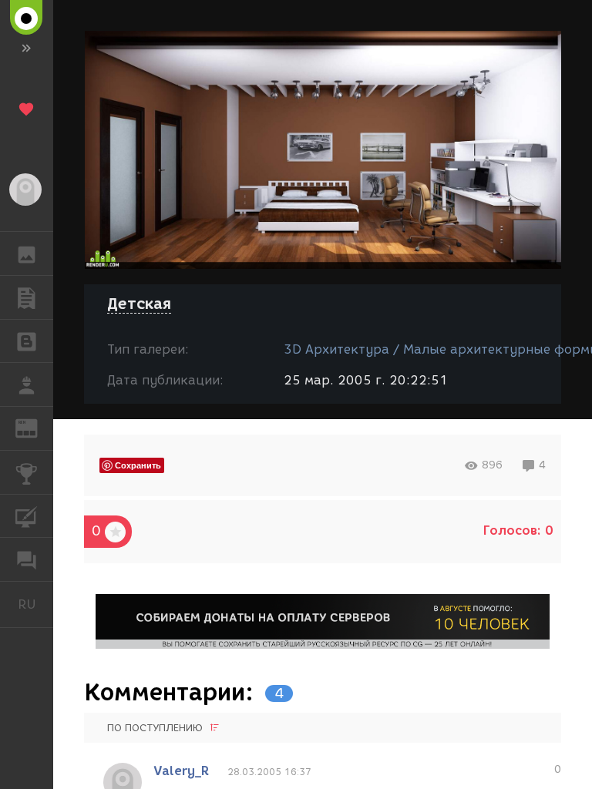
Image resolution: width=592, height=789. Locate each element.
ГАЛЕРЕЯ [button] (26, 253)
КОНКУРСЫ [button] (26, 472)
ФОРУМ (26, 559)
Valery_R (181, 771)
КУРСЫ (26, 516)
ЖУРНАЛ (35, 427)
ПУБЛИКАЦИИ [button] (26, 297)
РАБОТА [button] (26, 384)
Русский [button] (35, 604)
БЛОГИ (26, 341)
